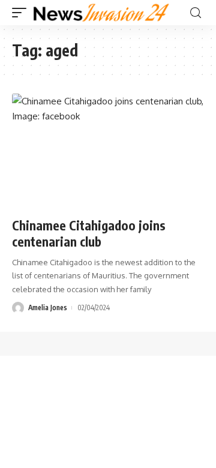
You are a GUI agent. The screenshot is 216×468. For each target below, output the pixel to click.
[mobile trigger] (22, 12)
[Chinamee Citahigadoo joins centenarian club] (108, 151)
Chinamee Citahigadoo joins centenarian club (89, 233)
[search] (195, 13)
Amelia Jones (47, 307)
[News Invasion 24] (101, 12)
